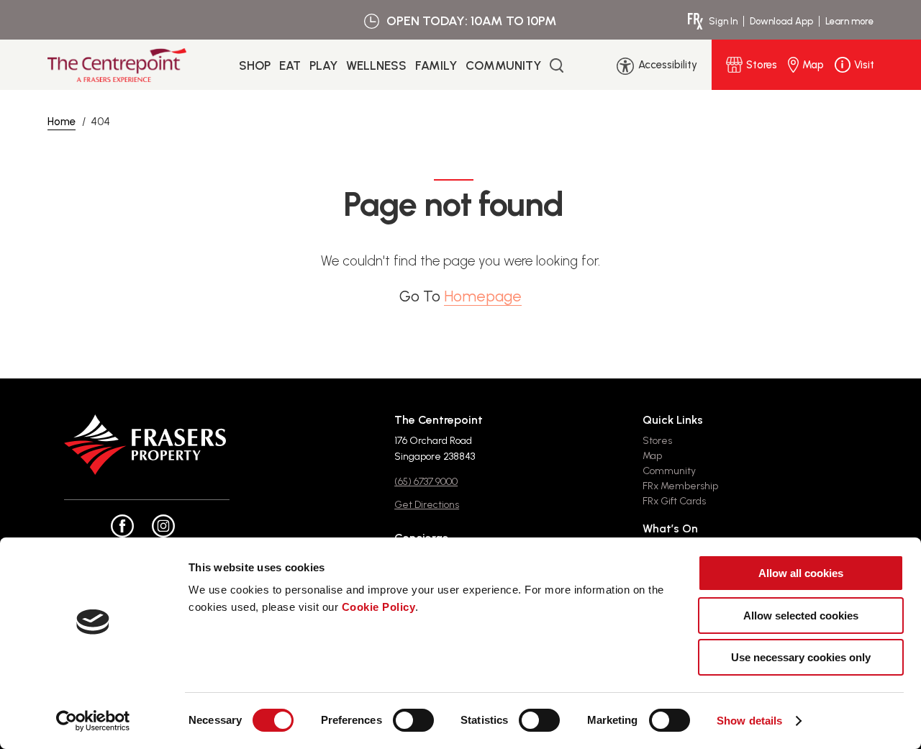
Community (503, 65)
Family (436, 65)
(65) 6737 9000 (426, 482)
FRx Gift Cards (674, 501)
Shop (255, 65)
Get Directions (426, 505)
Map (652, 456)
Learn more (849, 21)
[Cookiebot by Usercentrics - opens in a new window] (93, 721)
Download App (781, 21)
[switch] (413, 720)
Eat (290, 65)
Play (323, 65)
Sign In (723, 21)
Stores (657, 441)
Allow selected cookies (800, 615)
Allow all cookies (800, 573)
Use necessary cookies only (801, 657)
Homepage (483, 296)
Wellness (376, 65)
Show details (749, 720)
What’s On (670, 528)
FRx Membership (680, 486)
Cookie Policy (379, 607)
